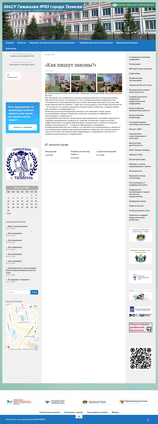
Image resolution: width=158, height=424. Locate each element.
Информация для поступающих (96, 42)
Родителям (134, 73)
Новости (21, 42)
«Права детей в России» (140, 85)
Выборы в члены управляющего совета (140, 165)
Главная (10, 42)
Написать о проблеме (22, 127)
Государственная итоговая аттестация (139, 123)
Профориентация (137, 201)
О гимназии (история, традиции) (139, 58)
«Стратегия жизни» (106, 151)
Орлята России (136, 206)
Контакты (11, 48)
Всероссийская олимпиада (136, 116)
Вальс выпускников (17, 226)
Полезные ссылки (73, 412)
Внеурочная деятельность (136, 144)
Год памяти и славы (97, 412)
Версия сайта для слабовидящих (136, 4)
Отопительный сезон (139, 210)
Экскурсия (50, 151)
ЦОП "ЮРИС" (40, 419)
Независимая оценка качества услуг (139, 91)
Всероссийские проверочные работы (139, 109)
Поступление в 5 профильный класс (138, 183)
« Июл (8, 213)
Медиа (115, 412)
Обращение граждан (126, 42)
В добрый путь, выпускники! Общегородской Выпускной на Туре (21, 270)
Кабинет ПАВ (135, 154)
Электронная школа (49, 412)
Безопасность (135, 171)
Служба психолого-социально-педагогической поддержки (138, 100)
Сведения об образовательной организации (51, 42)
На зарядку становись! (19, 279)
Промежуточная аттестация (137, 177)
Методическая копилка (140, 68)
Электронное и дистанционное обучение (137, 136)
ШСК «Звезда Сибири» (139, 150)
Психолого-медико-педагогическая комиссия (138, 217)
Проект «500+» (135, 129)
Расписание (135, 64)
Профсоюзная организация (135, 79)
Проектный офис (137, 159)
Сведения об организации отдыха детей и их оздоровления (139, 193)
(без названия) (15, 233)
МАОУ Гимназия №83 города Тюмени (42, 6)
